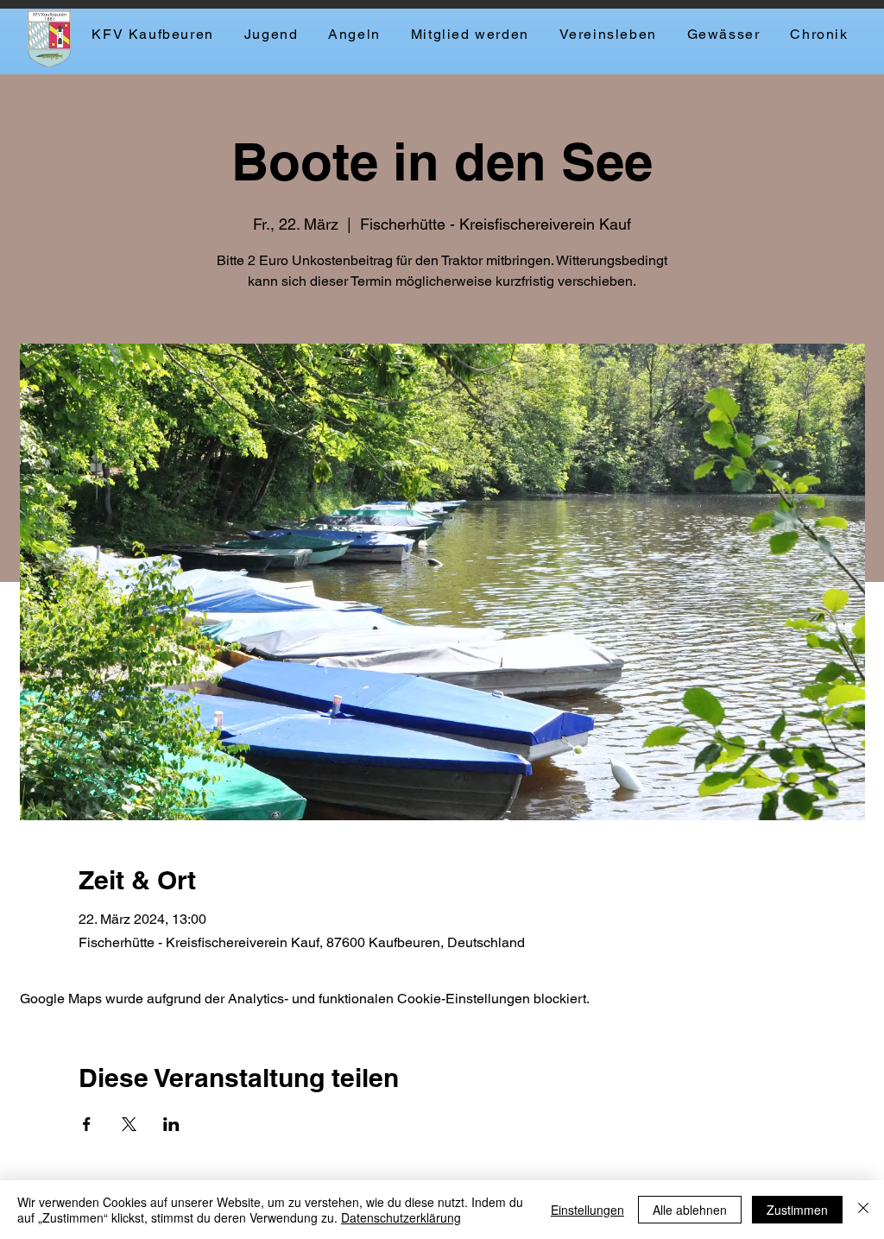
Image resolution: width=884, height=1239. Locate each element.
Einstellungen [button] (587, 1209)
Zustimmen (797, 1209)
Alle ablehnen (690, 1209)
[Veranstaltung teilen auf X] (129, 1124)
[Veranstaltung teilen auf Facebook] (87, 1124)
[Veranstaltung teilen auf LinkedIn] (171, 1124)
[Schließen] (863, 1209)
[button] (354, 35)
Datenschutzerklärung (401, 1217)
